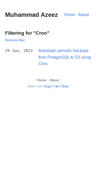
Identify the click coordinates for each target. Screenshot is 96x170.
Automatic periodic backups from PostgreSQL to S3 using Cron (64, 57)
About (83, 14)
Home (69, 14)
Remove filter (15, 40)
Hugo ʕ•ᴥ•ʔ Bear (56, 86)
